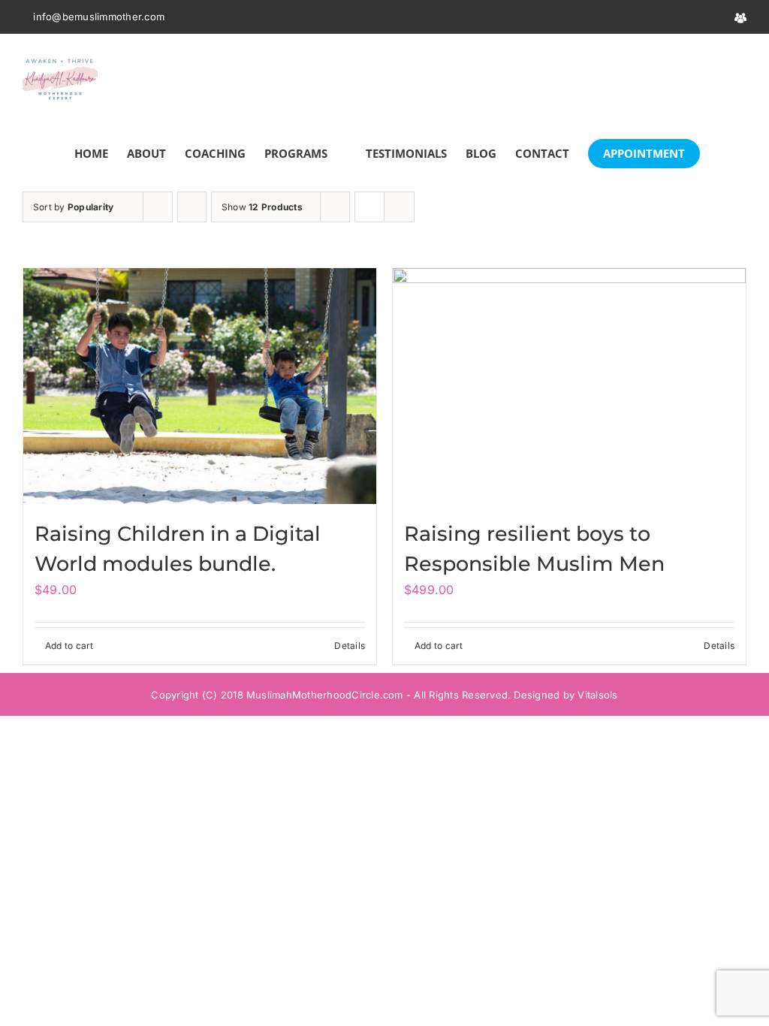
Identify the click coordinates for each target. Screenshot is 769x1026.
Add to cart (69, 645)
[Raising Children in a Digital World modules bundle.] (199, 386)
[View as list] (399, 207)
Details (349, 645)
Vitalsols (597, 695)
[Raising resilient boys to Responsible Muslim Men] (569, 386)
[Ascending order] (192, 207)
